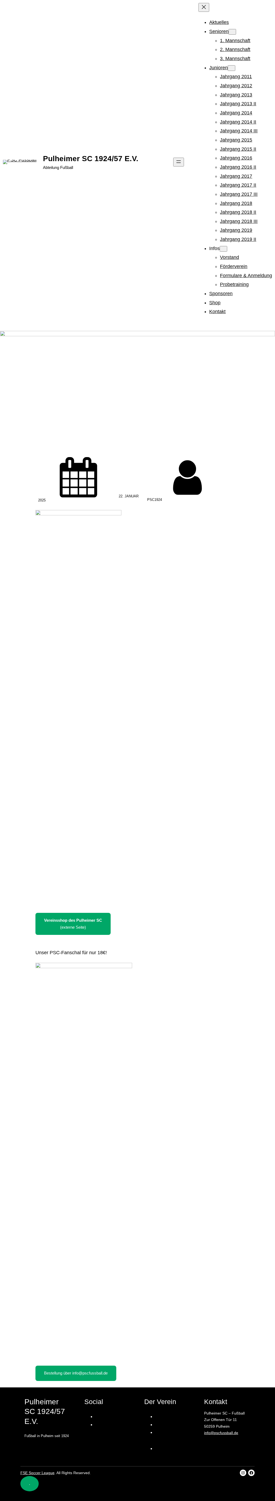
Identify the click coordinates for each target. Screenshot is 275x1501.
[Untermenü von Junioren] (231, 68)
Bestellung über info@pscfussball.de (76, 1373)
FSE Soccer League (37, 1473)
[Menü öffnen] (178, 162)
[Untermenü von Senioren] (232, 32)
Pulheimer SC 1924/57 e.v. (90, 158)
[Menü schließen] (203, 7)
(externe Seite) (73, 923)
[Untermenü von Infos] (223, 249)
